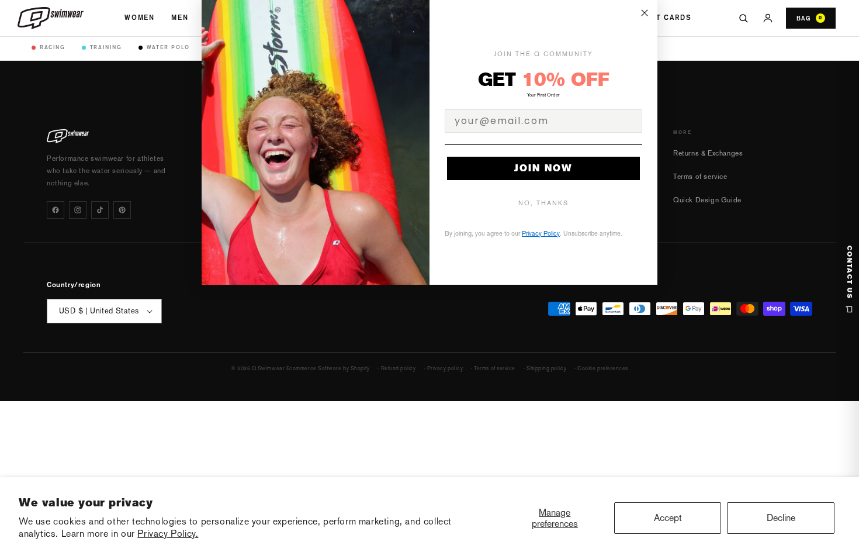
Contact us (849, 272)
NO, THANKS (543, 203)
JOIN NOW (543, 168)
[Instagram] (77, 210)
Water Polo (168, 47)
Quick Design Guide (707, 200)
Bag (809, 18)
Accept (668, 517)
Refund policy (398, 368)
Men (180, 17)
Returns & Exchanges (708, 153)
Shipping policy (546, 368)
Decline (781, 517)
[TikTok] (100, 210)
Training (106, 47)
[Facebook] (55, 210)
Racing (52, 47)
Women (139, 17)
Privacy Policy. (167, 533)
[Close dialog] (645, 13)
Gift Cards (667, 17)
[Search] (743, 18)
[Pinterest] (122, 210)
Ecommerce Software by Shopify (328, 368)
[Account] (768, 18)
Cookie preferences (602, 368)
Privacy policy (445, 368)
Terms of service (700, 176)
